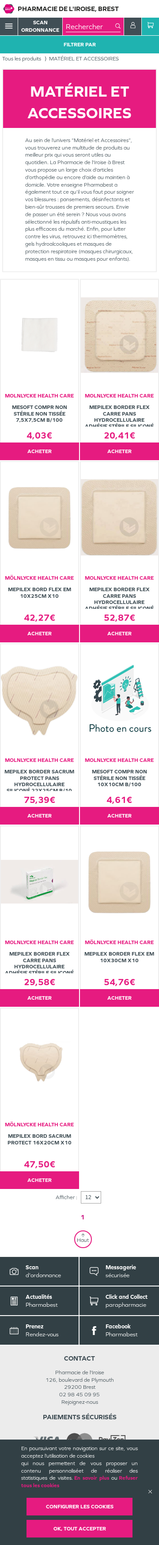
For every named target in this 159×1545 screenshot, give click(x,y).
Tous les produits (21, 59)
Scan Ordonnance (40, 26)
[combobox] (90, 26)
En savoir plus (91, 1478)
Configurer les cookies (80, 1507)
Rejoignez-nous (79, 1402)
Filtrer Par (80, 44)
